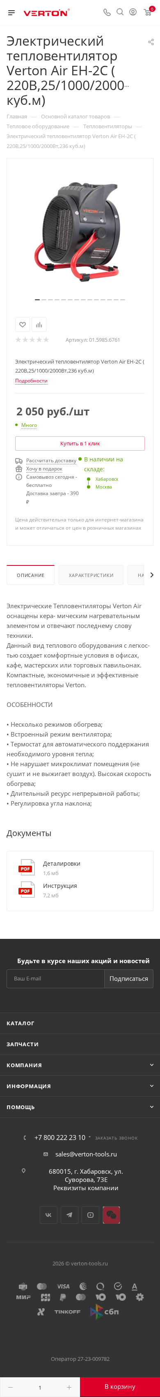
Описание (30, 575)
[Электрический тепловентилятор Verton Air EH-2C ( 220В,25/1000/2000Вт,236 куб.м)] (80, 231)
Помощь (21, 1107)
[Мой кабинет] (133, 13)
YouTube (90, 1215)
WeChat (111, 1215)
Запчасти (23, 1044)
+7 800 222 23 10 (59, 1137)
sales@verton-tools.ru (86, 1154)
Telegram (69, 1215)
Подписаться (129, 978)
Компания (24, 1065)
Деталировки (61, 863)
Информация (29, 1086)
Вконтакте (48, 1215)
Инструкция (60, 886)
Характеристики (91, 575)
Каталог (20, 1023)
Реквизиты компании (86, 1188)
